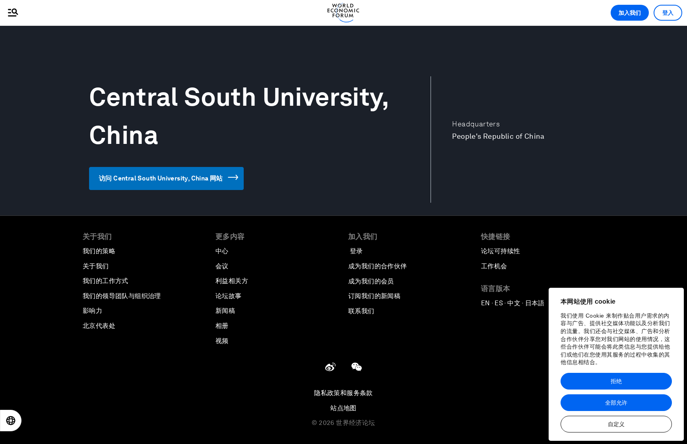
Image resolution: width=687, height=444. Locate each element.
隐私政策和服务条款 (343, 393)
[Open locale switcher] (10, 420)
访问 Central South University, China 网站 (161, 178)
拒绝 (616, 381)
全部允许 (616, 402)
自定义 (616, 424)
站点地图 (343, 408)
